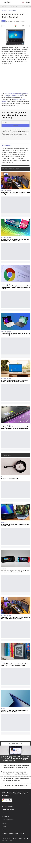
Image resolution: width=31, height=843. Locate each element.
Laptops (3, 10)
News (3, 21)
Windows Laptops (12, 10)
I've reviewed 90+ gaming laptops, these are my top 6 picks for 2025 (16, 779)
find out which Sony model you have (16, 94)
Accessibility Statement (7, 819)
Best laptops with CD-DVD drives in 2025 (16, 785)
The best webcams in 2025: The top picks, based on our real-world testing (15, 773)
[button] (2, 2)
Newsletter (26, 26)
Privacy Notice (21, 131)
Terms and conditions (7, 806)
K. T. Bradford (11, 21)
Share (5, 26)
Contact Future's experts (8, 809)
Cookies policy (5, 816)
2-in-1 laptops (13, 6)
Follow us (18, 26)
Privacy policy (5, 813)
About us (4, 823)
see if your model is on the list (14, 96)
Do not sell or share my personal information (13, 833)
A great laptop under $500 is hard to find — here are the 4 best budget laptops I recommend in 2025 (16, 759)
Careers (4, 829)
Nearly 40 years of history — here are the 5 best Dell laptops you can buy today (16, 766)
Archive (4, 826)
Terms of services (19, 130)
